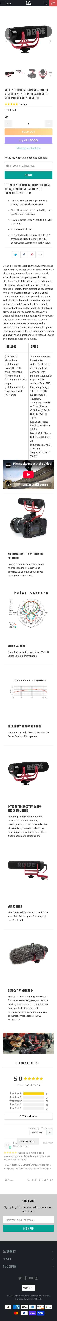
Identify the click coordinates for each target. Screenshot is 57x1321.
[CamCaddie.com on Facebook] (25, 1278)
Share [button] (10, 1180)
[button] (46, 1180)
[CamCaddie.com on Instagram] (36, 1278)
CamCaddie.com (21, 1295)
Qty (6, 117)
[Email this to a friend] (40, 254)
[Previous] (7, 41)
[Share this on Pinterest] (32, 254)
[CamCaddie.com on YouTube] (31, 1278)
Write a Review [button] (30, 1116)
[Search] (45, 3)
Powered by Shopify (33, 1299)
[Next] (50, 41)
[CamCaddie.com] (28, 3)
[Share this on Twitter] (15, 254)
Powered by (40, 1128)
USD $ (26, 1287)
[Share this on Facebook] (23, 254)
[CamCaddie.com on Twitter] (20, 1278)
